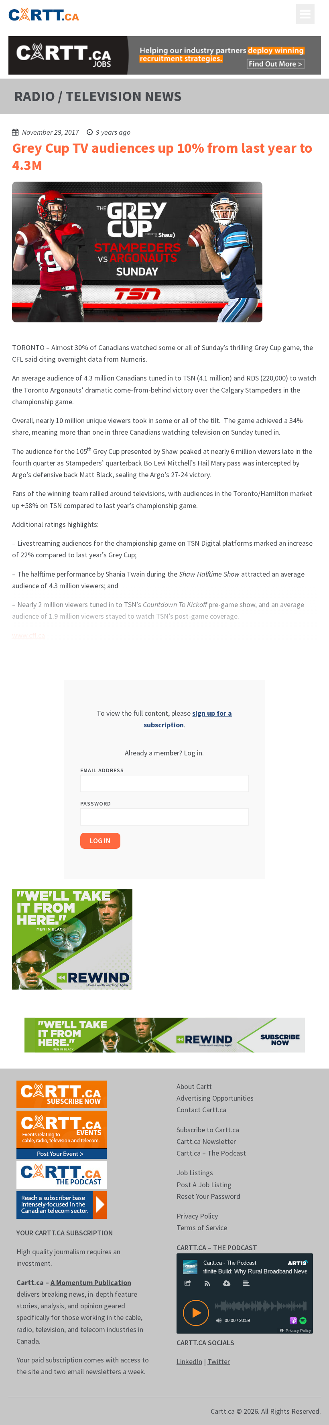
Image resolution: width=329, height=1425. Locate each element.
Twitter (218, 1361)
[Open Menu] (305, 14)
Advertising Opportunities (215, 1098)
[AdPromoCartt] (61, 1204)
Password (95, 803)
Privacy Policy (197, 1216)
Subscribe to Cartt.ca (208, 1129)
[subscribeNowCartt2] (61, 1093)
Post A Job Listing (204, 1184)
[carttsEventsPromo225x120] (61, 1133)
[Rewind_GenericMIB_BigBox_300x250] (72, 938)
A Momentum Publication (91, 1282)
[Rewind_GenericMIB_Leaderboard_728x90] (164, 1034)
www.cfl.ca (28, 635)
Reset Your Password (208, 1196)
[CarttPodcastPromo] (61, 1174)
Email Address (102, 770)
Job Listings (195, 1172)
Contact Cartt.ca (201, 1109)
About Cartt (194, 1086)
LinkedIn (189, 1361)
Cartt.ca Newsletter (206, 1141)
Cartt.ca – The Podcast (211, 1153)
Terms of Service (202, 1227)
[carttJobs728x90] (164, 55)
